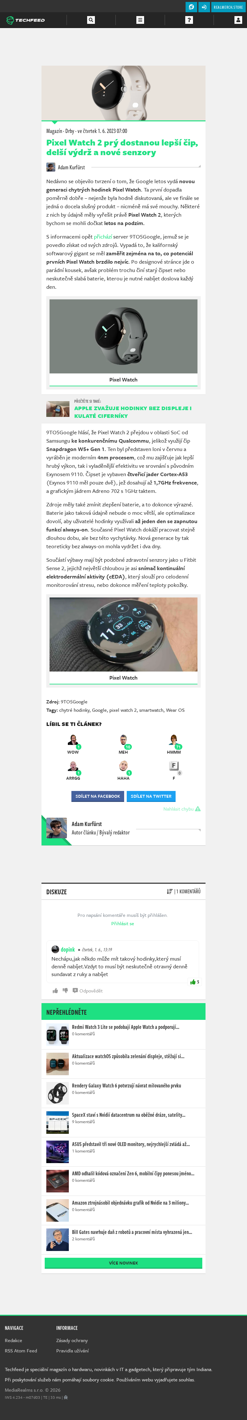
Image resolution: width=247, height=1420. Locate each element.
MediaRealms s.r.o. (24, 1389)
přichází (103, 236)
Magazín (54, 131)
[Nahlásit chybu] (66, 1397)
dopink (68, 949)
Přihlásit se (122, 923)
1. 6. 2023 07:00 (102, 131)
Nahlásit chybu (179, 808)
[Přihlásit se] (238, 20)
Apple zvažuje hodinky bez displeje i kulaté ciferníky (133, 412)
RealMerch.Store (228, 7)
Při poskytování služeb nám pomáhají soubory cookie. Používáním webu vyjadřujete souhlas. (100, 1379)
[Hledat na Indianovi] (91, 20)
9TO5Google (74, 701)
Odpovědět (91, 990)
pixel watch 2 (123, 709)
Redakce (13, 1340)
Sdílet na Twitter (151, 796)
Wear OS (175, 709)
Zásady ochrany (72, 1340)
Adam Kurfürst (71, 167)
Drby (69, 131)
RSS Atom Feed (21, 1350)
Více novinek (123, 1263)
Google (99, 709)
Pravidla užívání (72, 1350)
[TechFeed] (25, 19)
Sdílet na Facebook (98, 796)
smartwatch (151, 709)
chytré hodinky (74, 709)
